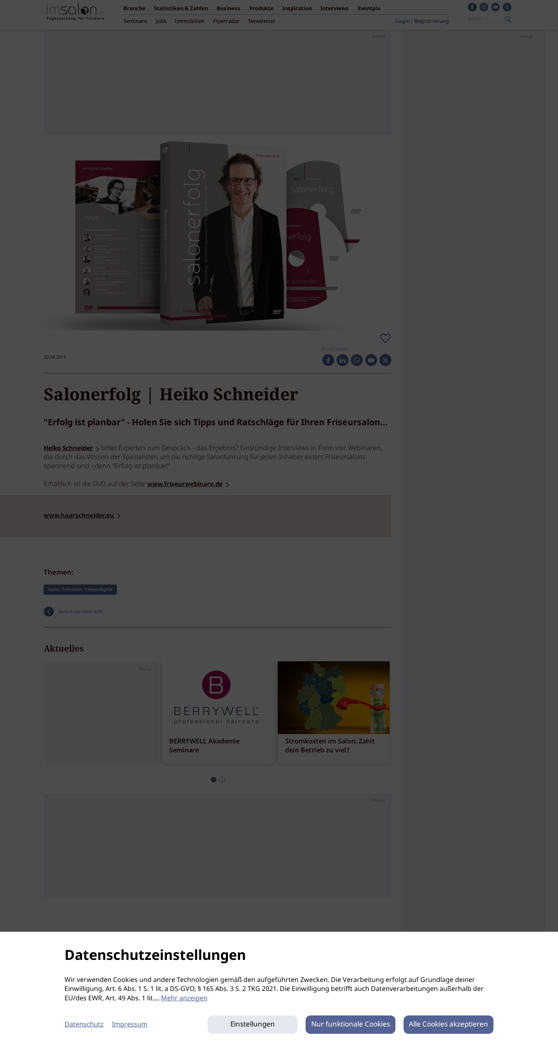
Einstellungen (252, 1024)
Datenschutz (84, 1025)
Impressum (129, 1025)
